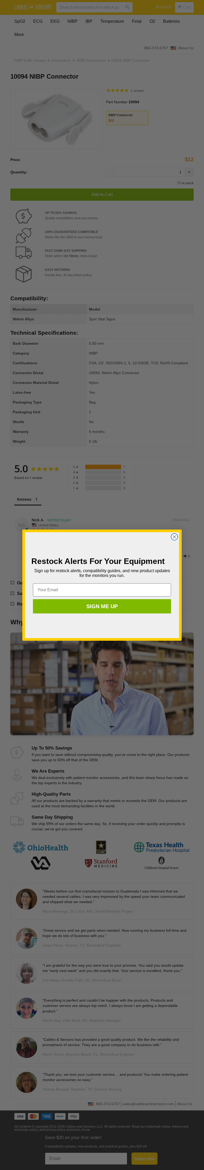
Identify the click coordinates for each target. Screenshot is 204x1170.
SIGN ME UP (102, 606)
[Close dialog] (174, 537)
